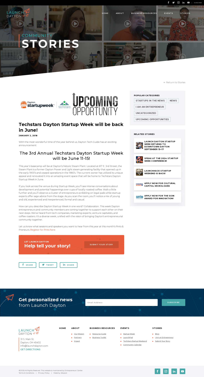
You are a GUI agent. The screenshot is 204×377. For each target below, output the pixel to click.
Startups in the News (150, 100)
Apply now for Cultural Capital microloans (160, 184)
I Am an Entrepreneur (150, 107)
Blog (157, 334)
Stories (185, 13)
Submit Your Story (101, 245)
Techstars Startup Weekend (135, 341)
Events (168, 13)
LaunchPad (128, 337)
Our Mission (79, 334)
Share (29, 265)
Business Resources (144, 13)
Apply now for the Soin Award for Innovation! (159, 197)
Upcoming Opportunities (152, 119)
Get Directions (30, 349)
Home (105, 13)
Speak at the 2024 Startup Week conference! (161, 159)
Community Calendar (132, 345)
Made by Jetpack (60, 373)
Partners (77, 337)
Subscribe (198, 3)
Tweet (50, 265)
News (173, 100)
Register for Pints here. (43, 230)
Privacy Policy (44, 373)
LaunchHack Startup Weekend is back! (157, 172)
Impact (77, 341)
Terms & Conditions (26, 373)
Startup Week (129, 334)
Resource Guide (99, 334)
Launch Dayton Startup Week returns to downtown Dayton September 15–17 (159, 145)
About (120, 13)
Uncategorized (146, 113)
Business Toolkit (99, 337)
